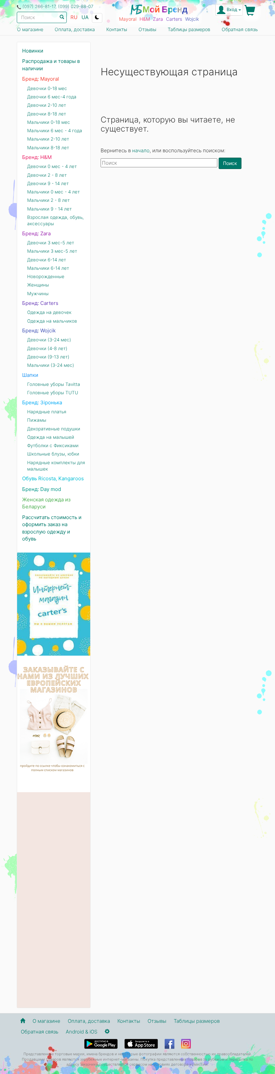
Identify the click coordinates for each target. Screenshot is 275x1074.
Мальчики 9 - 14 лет (49, 209)
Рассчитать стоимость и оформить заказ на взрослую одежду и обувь (51, 528)
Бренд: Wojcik (39, 330)
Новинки (32, 51)
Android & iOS (81, 1031)
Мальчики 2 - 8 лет (48, 200)
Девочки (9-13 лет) (48, 356)
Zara (158, 19)
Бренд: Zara (36, 233)
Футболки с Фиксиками (52, 445)
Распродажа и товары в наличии (51, 64)
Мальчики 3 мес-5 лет (52, 251)
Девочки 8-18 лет (46, 113)
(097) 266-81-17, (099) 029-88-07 (57, 6)
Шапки (30, 375)
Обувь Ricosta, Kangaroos (53, 478)
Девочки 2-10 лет (46, 105)
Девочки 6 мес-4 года (51, 96)
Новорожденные (45, 276)
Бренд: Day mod (41, 489)
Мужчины (38, 293)
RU (73, 17)
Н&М (145, 19)
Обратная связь (240, 29)
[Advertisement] (179, 226)
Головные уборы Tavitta (53, 384)
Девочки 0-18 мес (47, 88)
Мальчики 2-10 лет (48, 139)
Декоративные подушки (53, 428)
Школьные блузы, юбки (53, 454)
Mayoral (127, 19)
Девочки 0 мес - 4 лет (52, 166)
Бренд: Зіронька (42, 402)
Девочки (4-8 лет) (47, 348)
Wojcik (192, 19)
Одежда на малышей (50, 437)
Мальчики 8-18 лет (48, 147)
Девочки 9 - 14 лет (48, 183)
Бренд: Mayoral (40, 79)
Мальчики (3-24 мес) (50, 365)
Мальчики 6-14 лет (48, 268)
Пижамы (36, 420)
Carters (174, 19)
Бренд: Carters (40, 303)
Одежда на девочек (49, 312)
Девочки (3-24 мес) (49, 339)
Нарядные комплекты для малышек (56, 466)
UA (85, 17)
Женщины (38, 284)
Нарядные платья (46, 411)
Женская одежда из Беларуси (46, 503)
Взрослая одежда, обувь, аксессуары (55, 220)
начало (141, 150)
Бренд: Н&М (37, 157)
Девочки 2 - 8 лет (47, 175)
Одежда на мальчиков (52, 321)
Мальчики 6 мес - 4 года (54, 130)
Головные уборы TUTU (52, 392)
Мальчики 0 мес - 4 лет (53, 191)
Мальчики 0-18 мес (48, 122)
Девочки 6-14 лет (46, 259)
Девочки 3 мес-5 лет (50, 242)
